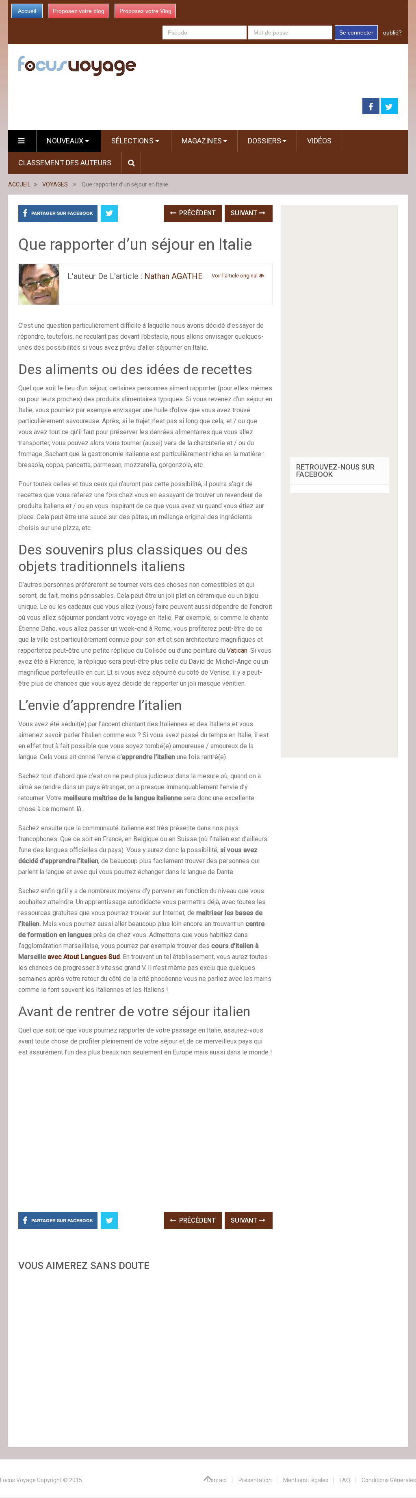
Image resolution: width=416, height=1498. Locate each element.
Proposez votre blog (78, 11)
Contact (217, 1480)
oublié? (392, 32)
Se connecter (356, 32)
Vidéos (319, 140)
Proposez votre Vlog (145, 11)
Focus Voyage (18, 1480)
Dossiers (264, 140)
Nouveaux (66, 140)
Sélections (133, 140)
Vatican (237, 650)
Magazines (202, 140)
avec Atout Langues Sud (84, 957)
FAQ (345, 1480)
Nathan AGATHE (173, 276)
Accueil (27, 11)
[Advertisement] (145, 1357)
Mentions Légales (305, 1480)
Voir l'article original (235, 276)
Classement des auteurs (64, 162)
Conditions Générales (389, 1480)
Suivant (245, 213)
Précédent (197, 213)
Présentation (255, 1480)
